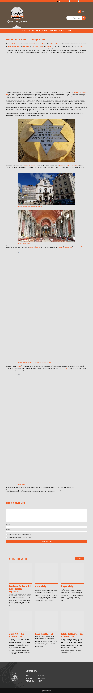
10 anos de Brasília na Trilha (41, 678)
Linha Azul (48, 46)
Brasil (38, 30)
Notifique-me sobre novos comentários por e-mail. (19, 534)
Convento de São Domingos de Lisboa (69, 165)
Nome (8, 524)
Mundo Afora (53, 30)
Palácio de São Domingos (28, 246)
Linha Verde (25, 46)
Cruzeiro (68, 30)
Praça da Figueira (80, 246)
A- (78, 1)
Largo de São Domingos (13, 43)
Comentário (9, 508)
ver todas (79, 558)
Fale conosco (30, 681)
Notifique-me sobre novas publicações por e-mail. (19, 537)
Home (23, 30)
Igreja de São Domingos (30, 165)
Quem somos (30, 30)
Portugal (45, 30)
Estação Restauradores (37, 46)
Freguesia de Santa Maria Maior (37, 43)
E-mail (8, 529)
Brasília (61, 30)
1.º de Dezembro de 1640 (65, 247)
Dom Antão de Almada (47, 246)
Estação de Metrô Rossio (13, 46)
